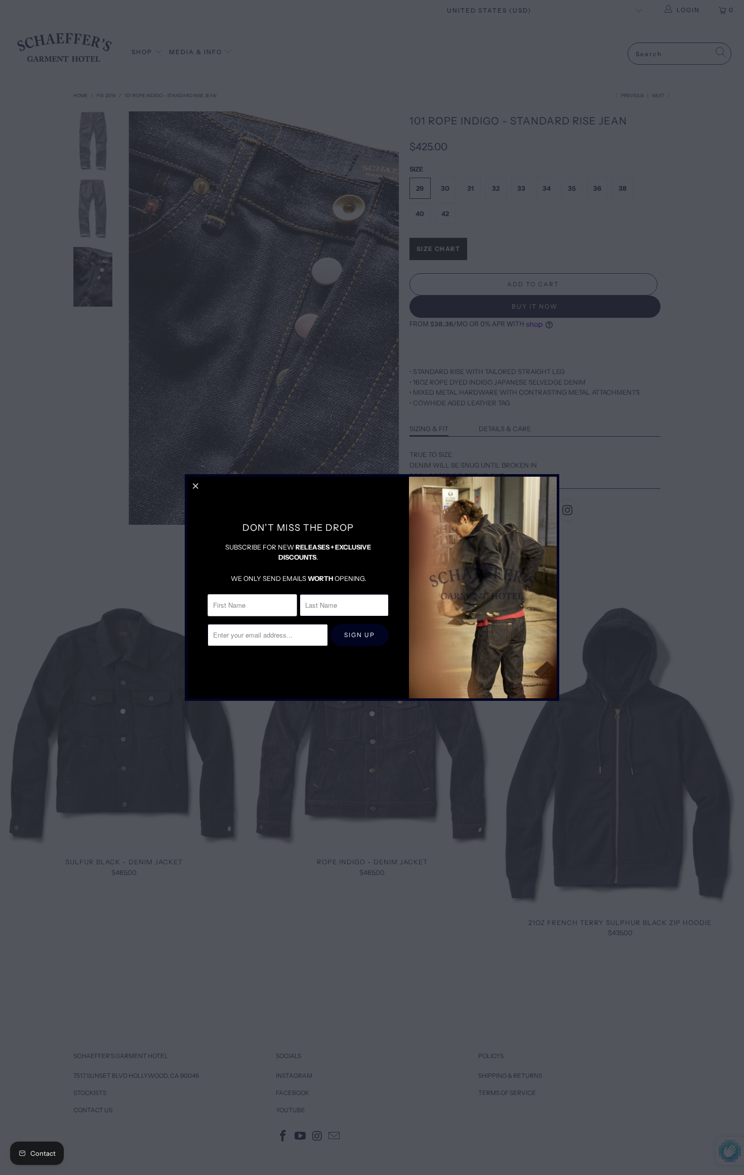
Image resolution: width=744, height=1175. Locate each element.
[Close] (196, 486)
